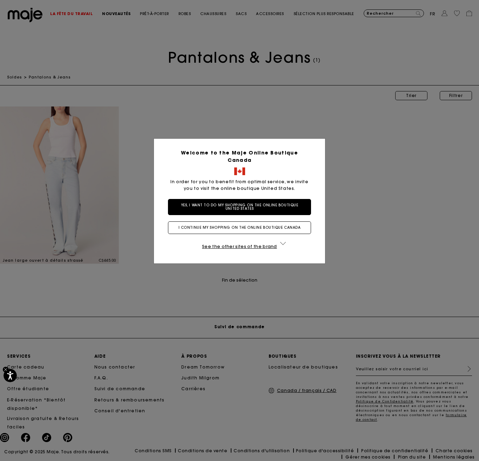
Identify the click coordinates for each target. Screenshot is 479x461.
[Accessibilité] (10, 375)
